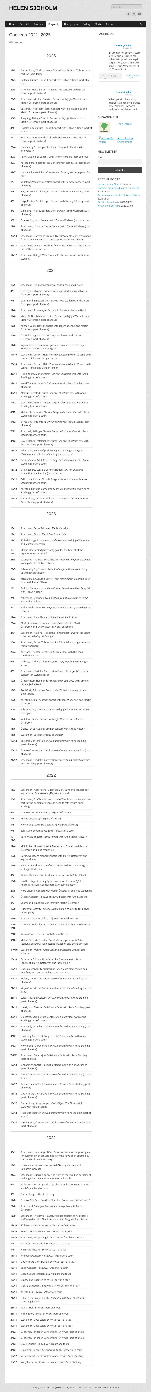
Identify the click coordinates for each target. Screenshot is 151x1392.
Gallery (86, 24)
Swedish (24, 24)
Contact (110, 24)
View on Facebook (133, 75)
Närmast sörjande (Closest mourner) (118, 188)
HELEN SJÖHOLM (33, 8)
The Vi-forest (124, 123)
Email (100, 157)
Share (131, 78)
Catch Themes (112, 1387)
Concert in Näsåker (108, 184)
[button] (110, 76)
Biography (54, 24)
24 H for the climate (108, 202)
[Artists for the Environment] (107, 141)
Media (98, 24)
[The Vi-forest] (104, 132)
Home (12, 24)
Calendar (39, 24)
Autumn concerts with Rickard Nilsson (119, 195)
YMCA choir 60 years (109, 205)
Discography (71, 24)
